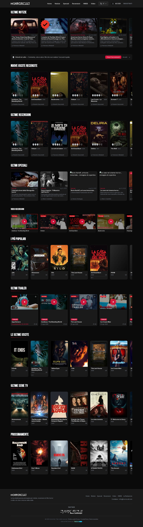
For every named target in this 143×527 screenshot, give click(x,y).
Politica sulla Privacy (74, 519)
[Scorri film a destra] (129, 263)
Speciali (66, 4)
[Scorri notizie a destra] (129, 33)
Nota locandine (93, 519)
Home (49, 4)
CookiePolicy (85, 519)
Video (93, 4)
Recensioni (76, 4)
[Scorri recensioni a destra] (129, 89)
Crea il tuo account (113, 57)
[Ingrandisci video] (35, 296)
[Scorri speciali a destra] (129, 187)
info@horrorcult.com (125, 499)
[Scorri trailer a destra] (129, 310)
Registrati (127, 3)
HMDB (85, 4)
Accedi (125, 57)
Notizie (57, 4)
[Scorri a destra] (129, 223)
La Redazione (127, 496)
